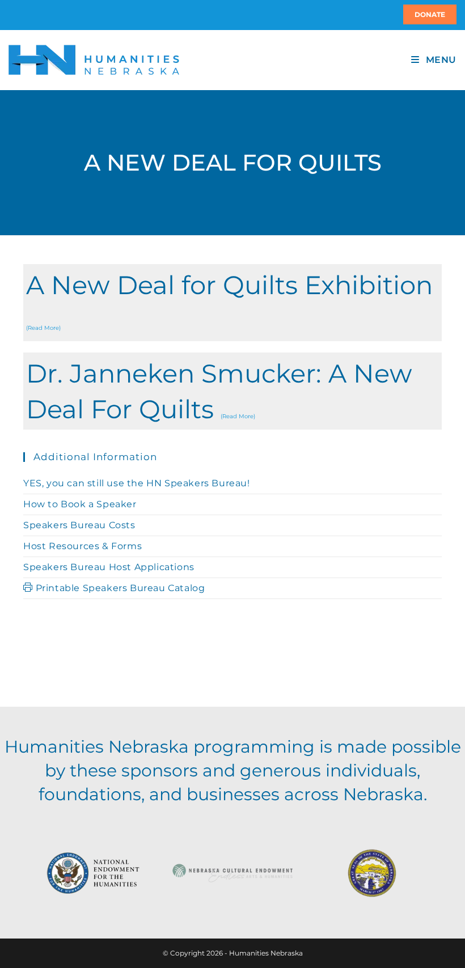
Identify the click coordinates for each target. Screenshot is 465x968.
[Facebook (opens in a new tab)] (15, 14)
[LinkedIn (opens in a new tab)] (22, 14)
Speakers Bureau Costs (79, 525)
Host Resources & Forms (82, 546)
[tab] (232, 302)
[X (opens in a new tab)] (10, 14)
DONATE (430, 14)
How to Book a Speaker (80, 504)
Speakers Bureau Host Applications (109, 567)
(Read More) (43, 328)
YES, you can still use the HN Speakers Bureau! (136, 483)
